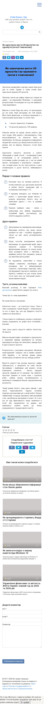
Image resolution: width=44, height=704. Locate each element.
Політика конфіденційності (19, 686)
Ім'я (4, 609)
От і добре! (25, 702)
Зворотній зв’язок (9, 689)
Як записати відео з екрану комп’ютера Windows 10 (17, 551)
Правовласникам (25, 689)
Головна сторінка (8, 41)
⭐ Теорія (5, 54)
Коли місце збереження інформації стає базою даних (22, 485)
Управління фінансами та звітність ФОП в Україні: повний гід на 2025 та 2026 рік (21, 586)
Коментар (6, 624)
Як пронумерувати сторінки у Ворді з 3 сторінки (22, 518)
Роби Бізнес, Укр (18, 17)
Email (5, 617)
